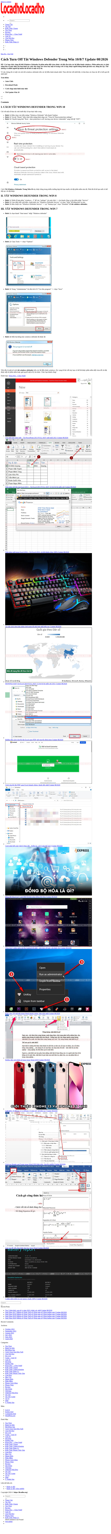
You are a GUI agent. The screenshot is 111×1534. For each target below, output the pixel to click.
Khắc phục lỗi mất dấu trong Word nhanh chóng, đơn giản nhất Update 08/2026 (32, 1013)
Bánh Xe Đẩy (10, 1348)
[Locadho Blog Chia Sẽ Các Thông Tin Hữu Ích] (22, 13)
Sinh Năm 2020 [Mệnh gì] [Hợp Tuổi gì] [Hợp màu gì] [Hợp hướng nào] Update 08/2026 (36, 1318)
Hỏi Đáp (8, 1362)
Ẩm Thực (8, 30)
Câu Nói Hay (9, 38)
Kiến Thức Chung (11, 28)
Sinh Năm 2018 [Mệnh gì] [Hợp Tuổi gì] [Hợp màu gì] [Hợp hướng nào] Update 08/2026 (36, 1314)
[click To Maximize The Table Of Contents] (2, 96)
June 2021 (8, 1337)
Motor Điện (9, 1379)
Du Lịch (8, 1356)
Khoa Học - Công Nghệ (7, 54)
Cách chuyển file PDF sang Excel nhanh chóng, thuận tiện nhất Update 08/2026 (32, 785)
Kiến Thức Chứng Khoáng (14, 1369)
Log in (7, 1410)
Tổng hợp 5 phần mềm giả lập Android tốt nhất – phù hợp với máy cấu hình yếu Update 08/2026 (38, 948)
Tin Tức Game (10, 1397)
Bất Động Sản (10, 1350)
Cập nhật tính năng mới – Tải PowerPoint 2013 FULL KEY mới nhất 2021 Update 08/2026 (36, 438)
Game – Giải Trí (10, 1358)
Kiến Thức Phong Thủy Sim (15, 1373)
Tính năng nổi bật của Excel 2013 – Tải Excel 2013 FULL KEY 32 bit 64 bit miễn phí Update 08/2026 (40, 487)
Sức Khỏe (8, 1389)
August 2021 (9, 1333)
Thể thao (8, 1391)
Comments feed (10, 1414)
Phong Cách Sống (11, 1383)
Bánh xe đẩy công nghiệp (15, 1489)
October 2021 (10, 1329)
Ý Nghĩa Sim (9, 1402)
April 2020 (9, 1339)
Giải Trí (8, 36)
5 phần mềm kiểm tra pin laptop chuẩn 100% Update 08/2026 (26, 1299)
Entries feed (9, 1412)
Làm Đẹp (8, 1375)
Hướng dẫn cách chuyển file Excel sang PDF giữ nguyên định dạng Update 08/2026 (34, 740)
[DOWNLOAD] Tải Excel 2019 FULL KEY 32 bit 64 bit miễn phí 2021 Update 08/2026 (36, 684)
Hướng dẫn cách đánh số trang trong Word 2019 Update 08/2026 (27, 1060)
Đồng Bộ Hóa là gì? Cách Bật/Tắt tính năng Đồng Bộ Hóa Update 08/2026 (31, 897)
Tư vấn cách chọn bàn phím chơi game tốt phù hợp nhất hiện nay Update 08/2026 (33, 626)
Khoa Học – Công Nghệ (13, 34)
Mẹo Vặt (8, 1377)
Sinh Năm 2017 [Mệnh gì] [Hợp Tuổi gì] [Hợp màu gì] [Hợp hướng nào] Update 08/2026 (36, 1312)
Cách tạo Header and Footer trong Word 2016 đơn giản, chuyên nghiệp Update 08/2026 (35, 1164)
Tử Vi (7, 1399)
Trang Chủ (9, 24)
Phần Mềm (9, 1381)
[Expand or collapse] (2, 98)
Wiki (6, 1401)
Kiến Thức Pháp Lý (12, 42)
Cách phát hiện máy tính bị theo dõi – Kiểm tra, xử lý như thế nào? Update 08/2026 (34, 846)
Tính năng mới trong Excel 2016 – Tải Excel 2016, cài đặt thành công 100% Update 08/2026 (37, 552)
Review (8, 32)
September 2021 (10, 1331)
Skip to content (6, 2)
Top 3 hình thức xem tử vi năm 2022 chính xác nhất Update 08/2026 (28, 1310)
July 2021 (8, 1335)
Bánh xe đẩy (11, 1487)
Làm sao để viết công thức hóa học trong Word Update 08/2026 (27, 1248)
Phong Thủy (9, 40)
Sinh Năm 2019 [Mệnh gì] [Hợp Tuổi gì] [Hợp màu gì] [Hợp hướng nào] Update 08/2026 (36, 1316)
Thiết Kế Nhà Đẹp (11, 1393)
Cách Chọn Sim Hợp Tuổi (14, 1352)
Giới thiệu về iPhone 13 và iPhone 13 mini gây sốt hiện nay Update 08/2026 (31, 1111)
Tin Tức (8, 26)
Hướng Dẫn (9, 1364)
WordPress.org (10, 1416)
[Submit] (10, 23)
